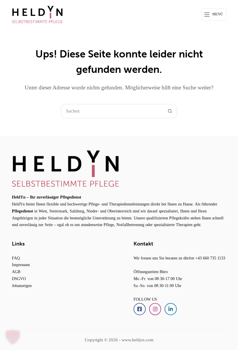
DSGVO (19, 278)
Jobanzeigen (22, 285)
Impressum (21, 264)
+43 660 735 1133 (210, 258)
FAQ (16, 258)
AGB (16, 271)
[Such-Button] (169, 111)
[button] (13, 337)
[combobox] (112, 111)
